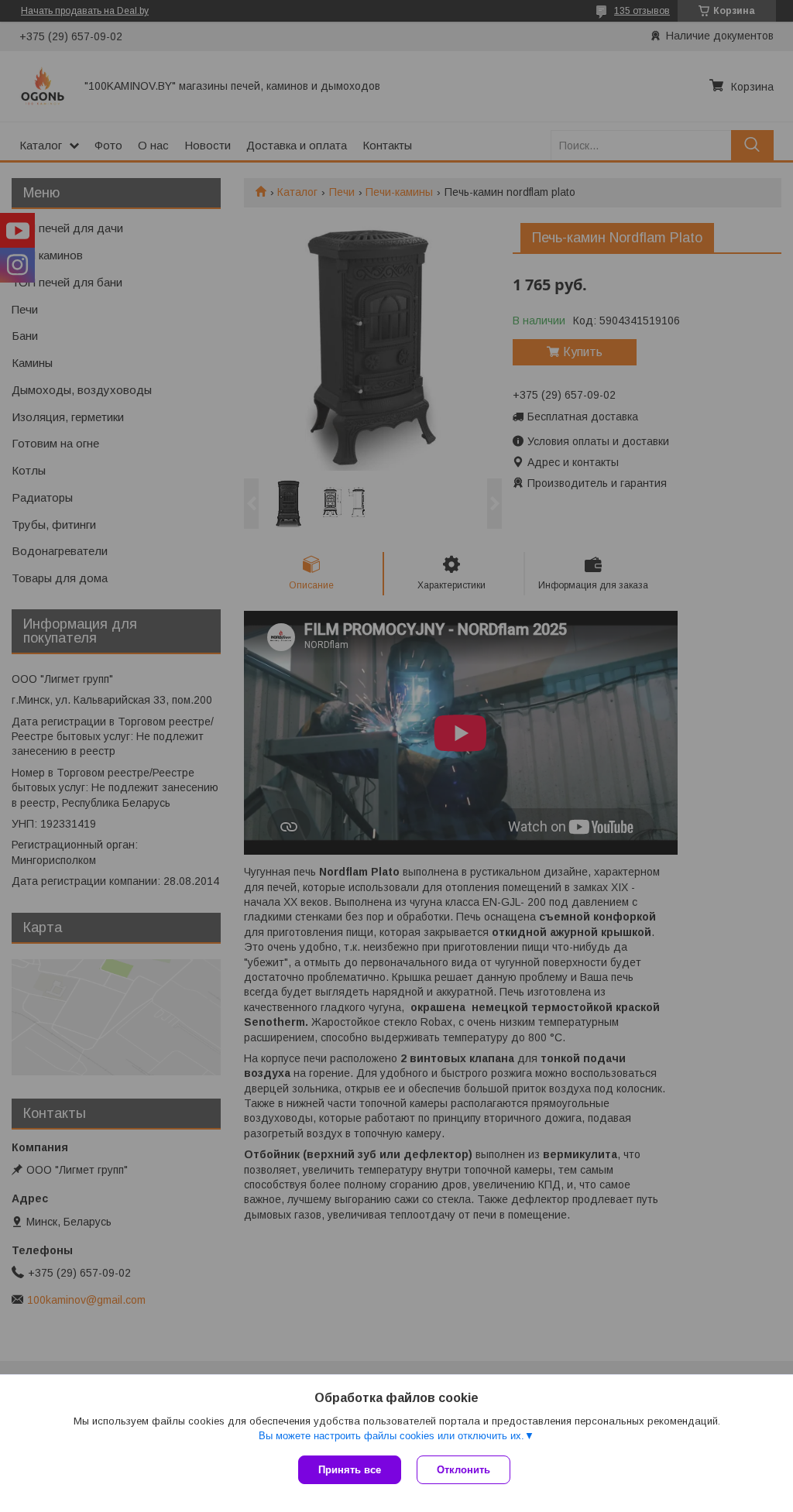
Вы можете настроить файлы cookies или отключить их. (391, 1436)
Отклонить (463, 1470)
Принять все (349, 1470)
